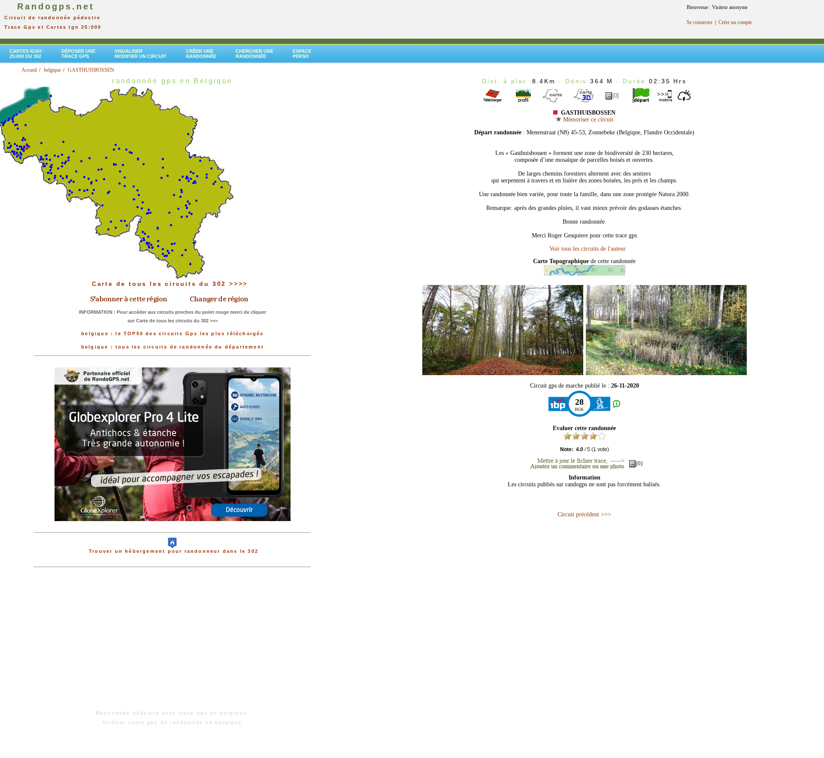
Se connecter (699, 22)
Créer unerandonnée (201, 54)
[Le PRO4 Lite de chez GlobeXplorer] (173, 528)
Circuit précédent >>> (584, 514)
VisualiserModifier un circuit (141, 54)
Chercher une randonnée (254, 54)
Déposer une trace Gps (78, 54)
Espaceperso (302, 54)
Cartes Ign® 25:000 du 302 (25, 54)
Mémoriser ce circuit (587, 119)
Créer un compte (735, 22)
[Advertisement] (172, 643)
